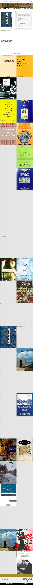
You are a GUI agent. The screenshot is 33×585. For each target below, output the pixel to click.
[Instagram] (29, 579)
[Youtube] (26, 579)
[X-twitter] (27, 581)
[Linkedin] (31, 579)
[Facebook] (24, 579)
